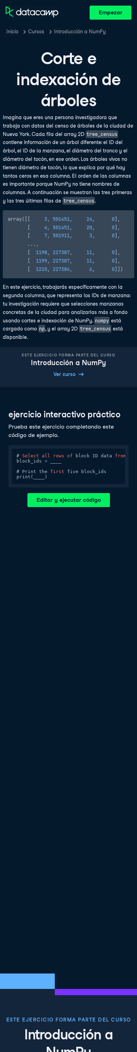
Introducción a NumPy (80, 31)
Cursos (36, 31)
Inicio (12, 31)
